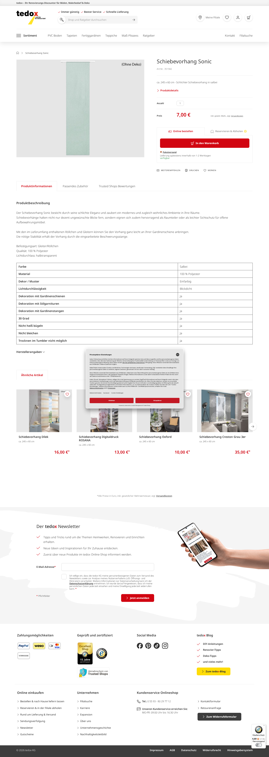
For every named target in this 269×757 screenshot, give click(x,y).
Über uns (85, 721)
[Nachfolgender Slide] (253, 426)
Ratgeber (149, 35)
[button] (80, 109)
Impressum (156, 750)
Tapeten (72, 35)
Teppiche (111, 35)
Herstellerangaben (29, 352)
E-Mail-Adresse (46, 567)
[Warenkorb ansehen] (249, 17)
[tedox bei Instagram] (165, 645)
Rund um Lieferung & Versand (38, 714)
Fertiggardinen (91, 35)
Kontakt (230, 35)
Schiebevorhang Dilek (33, 437)
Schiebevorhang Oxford (155, 437)
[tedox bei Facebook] (140, 645)
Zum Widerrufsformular (221, 716)
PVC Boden (55, 35)
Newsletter (26, 727)
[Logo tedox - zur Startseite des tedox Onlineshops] (30, 17)
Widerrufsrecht (212, 750)
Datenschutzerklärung (81, 583)
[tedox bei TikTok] (157, 645)
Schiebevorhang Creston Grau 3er (222, 437)
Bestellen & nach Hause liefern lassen (42, 701)
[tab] (181, 131)
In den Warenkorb (207, 143)
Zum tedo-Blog (216, 671)
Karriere (85, 708)
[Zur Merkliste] (227, 17)
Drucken (194, 170)
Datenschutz (188, 750)
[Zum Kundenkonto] (238, 17)
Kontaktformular (211, 701)
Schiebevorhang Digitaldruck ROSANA (99, 438)
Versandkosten (237, 116)
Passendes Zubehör (75, 186)
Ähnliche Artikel (32, 375)
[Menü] (264, 726)
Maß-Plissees (130, 35)
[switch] (259, 745)
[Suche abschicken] (134, 20)
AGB (172, 750)
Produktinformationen (36, 186)
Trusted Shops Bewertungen (117, 186)
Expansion (86, 714)
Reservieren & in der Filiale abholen (41, 708)
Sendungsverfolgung (32, 721)
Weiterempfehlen (170, 170)
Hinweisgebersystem (240, 750)
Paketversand (170, 152)
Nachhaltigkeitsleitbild (93, 734)
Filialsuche (246, 35)
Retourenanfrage (211, 708)
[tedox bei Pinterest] (148, 645)
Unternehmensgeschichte (95, 727)
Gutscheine (27, 734)
